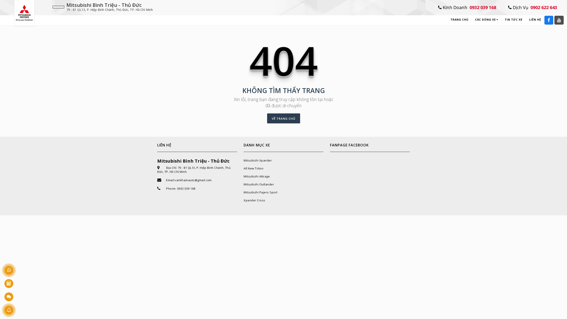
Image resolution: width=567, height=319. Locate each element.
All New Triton (253, 168)
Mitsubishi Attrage (257, 176)
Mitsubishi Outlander (259, 184)
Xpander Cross (254, 200)
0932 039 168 (469, 7)
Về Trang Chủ (283, 119)
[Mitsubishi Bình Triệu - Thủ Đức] (24, 12)
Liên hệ (535, 19)
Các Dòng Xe (485, 19)
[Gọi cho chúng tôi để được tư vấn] (8, 270)
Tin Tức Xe (513, 19)
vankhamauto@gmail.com (193, 180)
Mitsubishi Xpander (258, 160)
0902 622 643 (534, 7)
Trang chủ (459, 19)
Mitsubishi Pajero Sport (261, 192)
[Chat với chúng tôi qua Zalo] (8, 296)
